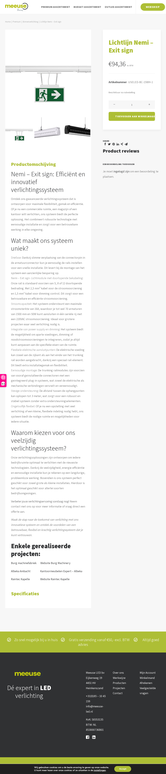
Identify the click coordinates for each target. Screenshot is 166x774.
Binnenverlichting (30, 21)
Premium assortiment (55, 7)
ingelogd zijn (121, 171)
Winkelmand (147, 678)
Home (8, 21)
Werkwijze (119, 678)
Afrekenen (146, 683)
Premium (17, 21)
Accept (122, 768)
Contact (118, 693)
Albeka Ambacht (23, 571)
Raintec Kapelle (24, 579)
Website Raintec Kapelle (55, 579)
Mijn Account (148, 672)
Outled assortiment (118, 7)
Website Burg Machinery (55, 563)
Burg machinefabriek (23, 563)
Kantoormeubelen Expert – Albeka (61, 571)
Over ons (118, 672)
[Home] (29, 674)
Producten (119, 683)
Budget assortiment (87, 7)
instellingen (100, 770)
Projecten (119, 688)
